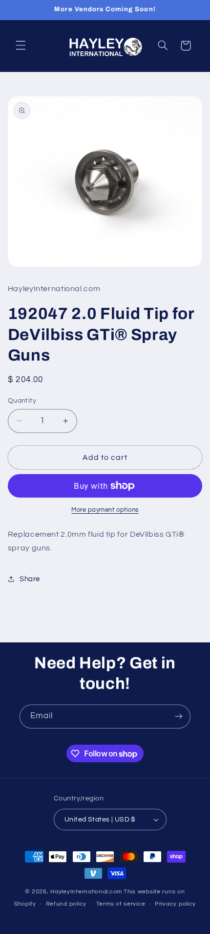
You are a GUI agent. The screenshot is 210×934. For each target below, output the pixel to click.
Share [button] (30, 579)
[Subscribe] (179, 717)
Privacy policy (175, 904)
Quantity (22, 400)
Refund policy (66, 904)
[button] (20, 45)
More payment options (105, 510)
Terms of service (121, 904)
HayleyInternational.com (86, 891)
